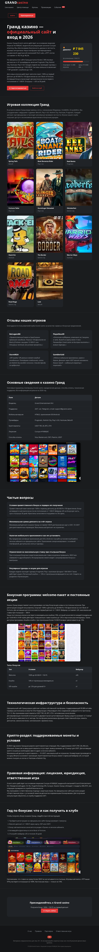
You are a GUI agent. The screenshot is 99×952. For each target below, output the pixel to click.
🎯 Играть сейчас (49, 911)
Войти (12, 15)
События (59, 7)
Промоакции (46, 7)
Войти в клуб (37, 88)
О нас (30, 931)
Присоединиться (27, 15)
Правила (38, 931)
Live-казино (9, 7)
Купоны (35, 7)
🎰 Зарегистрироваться (17, 88)
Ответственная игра (63, 931)
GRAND (16, 2)
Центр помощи (23, 7)
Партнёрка (49, 931)
